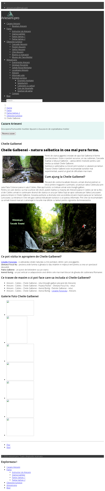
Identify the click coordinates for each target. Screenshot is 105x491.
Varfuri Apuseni (18, 49)
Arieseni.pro (12, 59)
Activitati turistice (19, 78)
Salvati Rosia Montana (21, 67)
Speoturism (23, 83)
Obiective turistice (14, 41)
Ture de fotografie (25, 88)
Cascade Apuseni (19, 44)
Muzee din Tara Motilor (22, 57)
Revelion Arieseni (19, 26)
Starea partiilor (18, 34)
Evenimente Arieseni (21, 62)
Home (9, 108)
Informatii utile (18, 75)
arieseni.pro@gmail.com (17, 7)
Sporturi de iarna (25, 91)
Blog (8, 96)
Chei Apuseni (17, 52)
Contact (15, 93)
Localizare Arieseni (20, 70)
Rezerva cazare (8, 134)
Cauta (3, 100)
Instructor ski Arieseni (21, 31)
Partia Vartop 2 (18, 39)
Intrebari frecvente (20, 65)
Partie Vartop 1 (18, 36)
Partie (9, 28)
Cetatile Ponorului (59, 291)
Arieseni (15, 72)
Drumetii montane (26, 80)
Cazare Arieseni (13, 23)
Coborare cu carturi (26, 85)
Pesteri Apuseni (19, 47)
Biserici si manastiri (20, 54)
